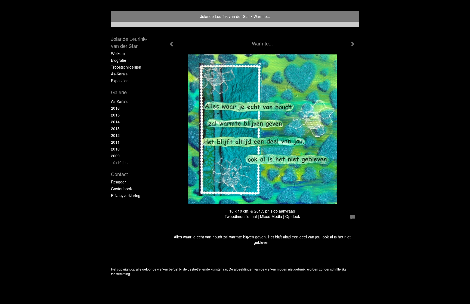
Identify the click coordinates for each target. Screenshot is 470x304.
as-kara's (119, 101)
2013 (115, 128)
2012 (115, 135)
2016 (115, 108)
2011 (115, 142)
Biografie (118, 60)
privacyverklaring (125, 195)
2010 (115, 149)
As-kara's (119, 73)
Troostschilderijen (126, 67)
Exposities (119, 80)
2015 (115, 115)
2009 (115, 155)
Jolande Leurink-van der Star (225, 16)
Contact (119, 174)
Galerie (119, 92)
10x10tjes (119, 162)
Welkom (118, 53)
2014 (115, 121)
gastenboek (121, 188)
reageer (118, 182)
